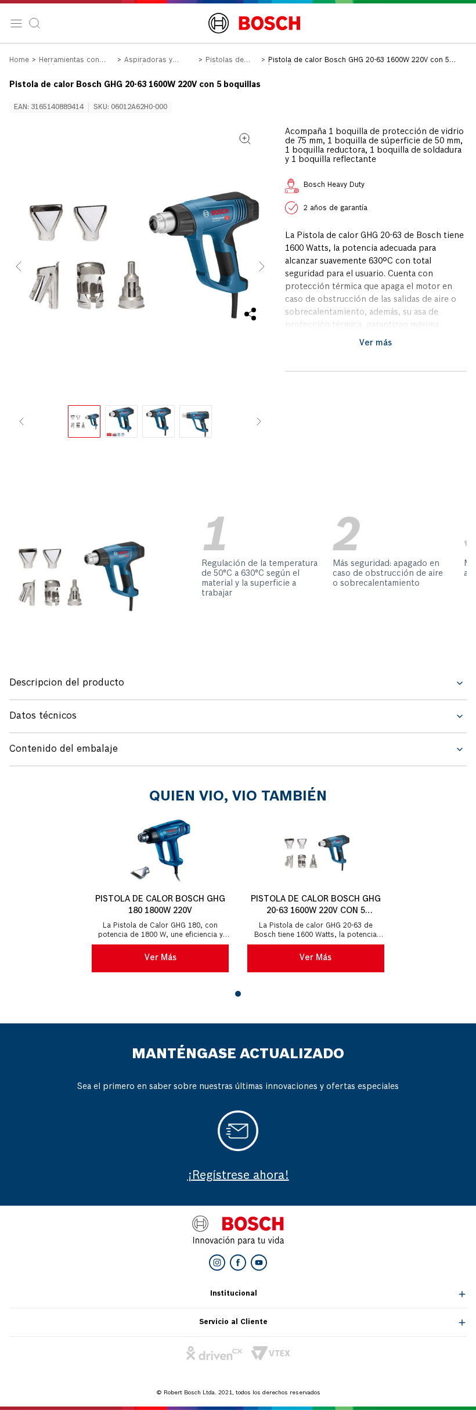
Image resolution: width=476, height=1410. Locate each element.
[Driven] (214, 1353)
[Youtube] (259, 1262)
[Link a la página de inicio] (19, 61)
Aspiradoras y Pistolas (148, 61)
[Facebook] (238, 1262)
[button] (140, 255)
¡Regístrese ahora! (238, 1176)
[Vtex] (270, 1353)
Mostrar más (375, 343)
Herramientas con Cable (69, 61)
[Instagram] (217, 1262)
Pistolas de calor (224, 61)
